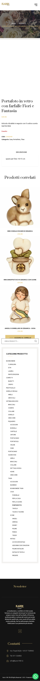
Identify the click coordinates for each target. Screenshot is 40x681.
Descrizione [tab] (21, 152)
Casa (11, 139)
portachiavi (14, 438)
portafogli (14, 441)
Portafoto (16, 139)
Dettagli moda (15, 468)
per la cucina (17, 502)
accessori (14, 424)
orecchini (11, 418)
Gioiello (11, 414)
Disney (14, 525)
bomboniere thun (16, 488)
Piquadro (11, 421)
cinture (13, 435)
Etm (9, 367)
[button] (35, 676)
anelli (10, 394)
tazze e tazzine (18, 512)
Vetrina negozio (12, 401)
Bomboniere (10, 361)
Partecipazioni (13, 374)
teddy (14, 535)
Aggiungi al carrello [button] (22, 338)
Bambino (13, 485)
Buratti (11, 381)
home (12, 471)
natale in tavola (18, 552)
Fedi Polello (10, 388)
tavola (15, 508)
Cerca (35, 341)
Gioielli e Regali (11, 391)
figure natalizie (18, 549)
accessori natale (18, 542)
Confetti (9, 378)
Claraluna (12, 364)
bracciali (11, 404)
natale (12, 538)
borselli (13, 428)
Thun (22, 139)
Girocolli (11, 398)
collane (11, 411)
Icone (12, 515)
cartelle (13, 431)
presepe (15, 555)
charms (11, 408)
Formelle (15, 495)
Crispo (10, 384)
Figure (14, 528)
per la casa (16, 498)
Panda (14, 532)
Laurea (10, 371)
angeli (14, 518)
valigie (12, 445)
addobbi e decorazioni (20, 545)
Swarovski (12, 455)
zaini (12, 448)
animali (15, 522)
